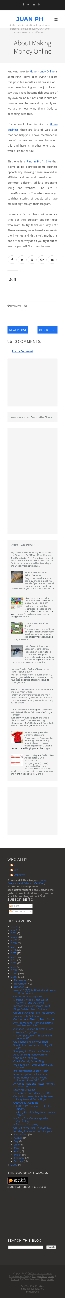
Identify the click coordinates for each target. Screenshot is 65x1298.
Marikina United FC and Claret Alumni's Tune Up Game (30, 1001)
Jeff (16, 870)
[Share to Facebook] (12, 260)
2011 (14, 966)
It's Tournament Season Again (30, 1070)
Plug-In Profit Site (39, 161)
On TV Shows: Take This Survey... (32, 1127)
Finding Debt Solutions (26, 1016)
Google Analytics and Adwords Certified (28, 882)
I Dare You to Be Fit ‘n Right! (36, 624)
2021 (14, 933)
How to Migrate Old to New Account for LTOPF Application (39, 758)
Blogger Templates (43, 1276)
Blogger (49, 417)
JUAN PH (29, 19)
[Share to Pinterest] (32, 260)
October (19, 986)
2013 (14, 960)
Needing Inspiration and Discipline (33, 1131)
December (20, 980)
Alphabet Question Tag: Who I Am (33, 1029)
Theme (15, 1279)
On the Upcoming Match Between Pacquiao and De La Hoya (33, 1098)
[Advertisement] (32, 382)
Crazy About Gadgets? (26, 1102)
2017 (14, 946)
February (19, 1158)
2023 (14, 926)
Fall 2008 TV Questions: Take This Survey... (32, 1107)
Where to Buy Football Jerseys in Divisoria (36, 733)
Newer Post (17, 330)
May (17, 1147)
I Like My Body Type (25, 1032)
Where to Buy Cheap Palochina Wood (35, 574)
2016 (14, 950)
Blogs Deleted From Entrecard (31, 1009)
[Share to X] (22, 260)
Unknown (19, 875)
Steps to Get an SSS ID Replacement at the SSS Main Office (32, 690)
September (21, 1134)
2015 (14, 953)
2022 (14, 929)
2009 (14, 973)
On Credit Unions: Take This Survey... (34, 1012)
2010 (14, 970)
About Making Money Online (30, 1054)
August (18, 1137)
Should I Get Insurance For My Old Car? (33, 1047)
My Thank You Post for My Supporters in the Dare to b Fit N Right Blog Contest (32, 553)
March (18, 1154)
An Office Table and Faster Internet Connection (33, 1085)
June (17, 1144)
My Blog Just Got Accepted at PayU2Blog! (31, 1120)
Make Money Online (42, 71)
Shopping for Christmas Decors (31, 1051)
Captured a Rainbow (25, 1057)
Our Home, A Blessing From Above (33, 1019)
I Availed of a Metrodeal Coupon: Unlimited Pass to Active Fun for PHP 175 (38, 600)
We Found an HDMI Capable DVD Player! (33, 1066)
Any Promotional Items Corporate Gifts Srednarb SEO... (33, 1024)
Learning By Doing (24, 1089)
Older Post (47, 330)
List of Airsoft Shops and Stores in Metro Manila (37, 647)
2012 (14, 963)
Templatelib (47, 1279)
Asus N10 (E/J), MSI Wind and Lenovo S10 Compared (35, 992)
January (19, 1161)
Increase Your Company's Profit (31, 1006)
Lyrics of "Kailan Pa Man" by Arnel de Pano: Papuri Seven (30, 670)
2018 (14, 943)
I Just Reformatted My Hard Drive (33, 1093)
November (20, 983)
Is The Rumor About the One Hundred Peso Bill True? (30, 1079)
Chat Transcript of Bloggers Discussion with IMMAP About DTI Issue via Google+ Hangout (32, 712)
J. (15, 865)
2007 (14, 1164)
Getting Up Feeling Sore (27, 996)
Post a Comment (22, 351)
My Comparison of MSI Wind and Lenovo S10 (32, 1037)
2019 (14, 940)
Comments (19, 911)
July (16, 1141)
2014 (14, 956)
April (17, 1151)
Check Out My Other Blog (28, 1061)
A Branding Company (25, 1124)
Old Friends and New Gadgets (30, 1041)
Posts (15, 905)
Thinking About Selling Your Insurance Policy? (35, 1114)
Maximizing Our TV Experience (31, 1074)
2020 (14, 936)
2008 (14, 976)
